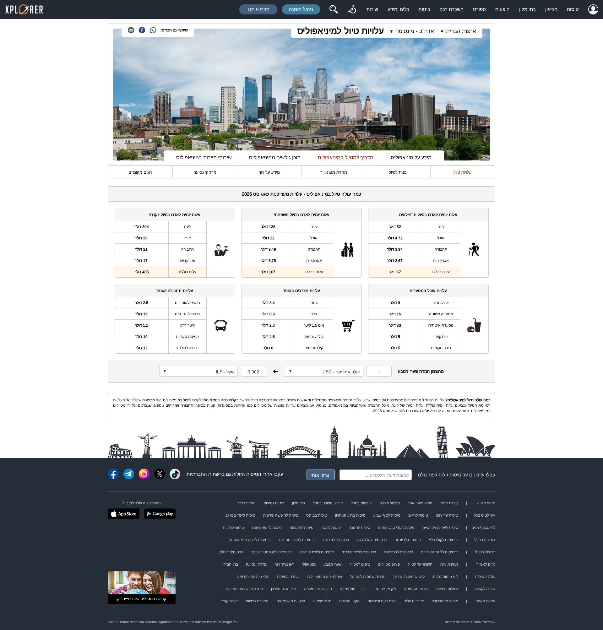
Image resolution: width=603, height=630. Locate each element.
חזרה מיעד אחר (420, 503)
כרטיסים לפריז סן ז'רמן (316, 552)
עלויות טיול (463, 172)
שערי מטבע (332, 564)
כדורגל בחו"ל (485, 552)
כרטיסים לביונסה (407, 540)
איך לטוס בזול (484, 515)
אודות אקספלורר (445, 601)
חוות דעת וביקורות (381, 601)
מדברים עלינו (414, 601)
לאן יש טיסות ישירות (409, 576)
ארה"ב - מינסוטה (414, 31)
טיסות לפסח (331, 527)
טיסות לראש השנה (267, 527)
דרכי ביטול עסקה (353, 589)
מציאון (551, 9)
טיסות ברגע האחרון (350, 515)
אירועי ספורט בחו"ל (328, 503)
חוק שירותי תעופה (318, 589)
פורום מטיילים (389, 564)
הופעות (502, 9)
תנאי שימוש (322, 601)
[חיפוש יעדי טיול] (333, 9)
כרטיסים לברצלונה (398, 552)
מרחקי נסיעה (204, 172)
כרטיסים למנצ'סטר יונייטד (271, 552)
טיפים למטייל (360, 564)
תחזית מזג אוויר (333, 172)
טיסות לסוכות (233, 527)
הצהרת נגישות (257, 601)
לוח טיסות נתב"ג (445, 576)
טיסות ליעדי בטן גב (240, 515)
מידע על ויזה (269, 172)
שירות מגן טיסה (416, 589)
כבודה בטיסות (288, 576)
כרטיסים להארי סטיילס (297, 540)
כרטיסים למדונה (336, 540)
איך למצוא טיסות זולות (324, 576)
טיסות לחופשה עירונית (280, 515)
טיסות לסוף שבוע (386, 515)
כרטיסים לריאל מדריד (359, 552)
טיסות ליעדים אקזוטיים (440, 527)
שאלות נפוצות (447, 589)
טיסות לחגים (418, 515)
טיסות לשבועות (301, 527)
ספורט (479, 9)
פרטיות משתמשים (290, 601)
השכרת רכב (452, 9)
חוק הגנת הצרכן (283, 589)
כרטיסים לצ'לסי (231, 552)
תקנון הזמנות (349, 601)
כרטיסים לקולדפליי (443, 540)
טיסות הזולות (245, 474)
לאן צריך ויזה (284, 564)
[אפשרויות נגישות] (352, 9)
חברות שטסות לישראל (367, 576)
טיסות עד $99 (447, 515)
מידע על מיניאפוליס (411, 157)
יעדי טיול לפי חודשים (253, 576)
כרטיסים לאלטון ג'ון (372, 540)
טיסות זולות (449, 474)
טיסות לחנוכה (359, 527)
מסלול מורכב (390, 503)
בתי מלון (527, 9)
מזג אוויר (309, 564)
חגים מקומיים (140, 172)
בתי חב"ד (230, 564)
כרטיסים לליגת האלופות (439, 552)
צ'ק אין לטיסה (385, 589)
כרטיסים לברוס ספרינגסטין (250, 540)
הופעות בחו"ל (361, 503)
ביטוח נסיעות (273, 503)
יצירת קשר (229, 601)
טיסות (573, 9)
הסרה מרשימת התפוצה (244, 589)
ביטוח (424, 9)
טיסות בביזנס (316, 515)
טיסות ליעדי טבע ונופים (396, 527)
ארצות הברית (461, 31)
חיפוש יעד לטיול (420, 564)
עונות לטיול (398, 172)
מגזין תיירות (449, 564)
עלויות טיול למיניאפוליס (340, 31)
